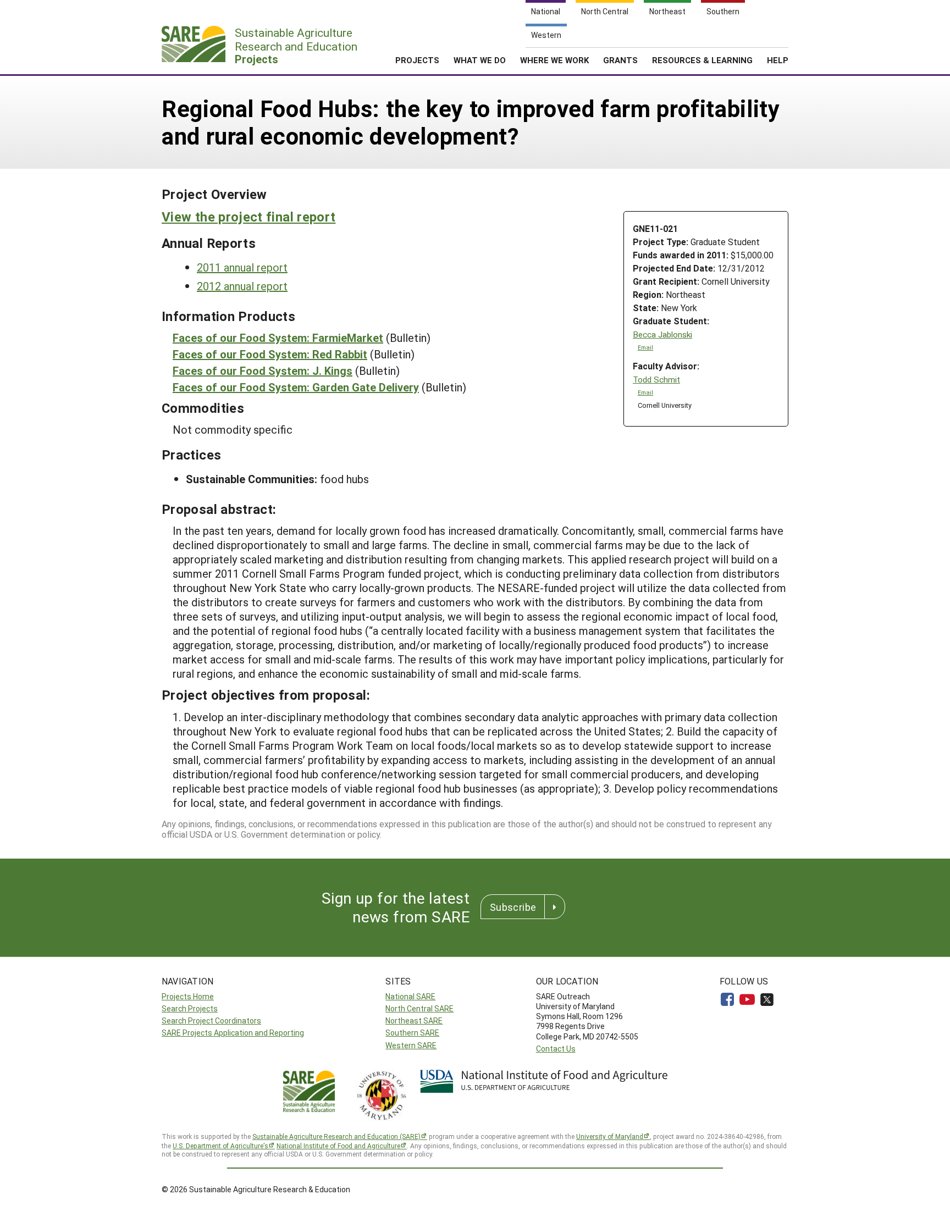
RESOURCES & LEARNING (702, 59)
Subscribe (513, 907)
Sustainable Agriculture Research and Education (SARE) (336, 1136)
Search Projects (190, 1008)
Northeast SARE (414, 1020)
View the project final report (248, 216)
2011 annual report (242, 267)
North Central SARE (419, 1008)
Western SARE (411, 1045)
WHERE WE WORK (554, 59)
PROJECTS (417, 59)
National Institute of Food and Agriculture (338, 1145)
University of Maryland (609, 1136)
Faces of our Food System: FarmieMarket (278, 337)
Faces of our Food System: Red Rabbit (270, 354)
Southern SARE (412, 1032)
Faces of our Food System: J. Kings (262, 370)
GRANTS (620, 59)
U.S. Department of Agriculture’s (220, 1145)
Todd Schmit (656, 379)
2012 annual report (242, 286)
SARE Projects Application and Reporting (233, 1032)
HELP (777, 59)
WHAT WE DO (480, 59)
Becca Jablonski (662, 334)
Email (645, 347)
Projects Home (188, 996)
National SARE (410, 996)
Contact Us (556, 1048)
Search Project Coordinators (211, 1020)
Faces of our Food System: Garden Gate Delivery (296, 387)
